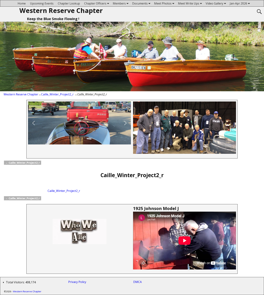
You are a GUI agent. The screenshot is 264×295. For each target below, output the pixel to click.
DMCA (137, 282)
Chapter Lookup (69, 3)
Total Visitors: (15, 282)
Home (22, 3)
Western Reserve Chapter (61, 10)
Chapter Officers (95, 3)
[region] (79, 123)
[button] (33, 123)
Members (119, 3)
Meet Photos (163, 3)
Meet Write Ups (188, 3)
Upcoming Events (42, 3)
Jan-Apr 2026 (238, 3)
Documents (140, 3)
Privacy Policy (78, 282)
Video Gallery (214, 3)
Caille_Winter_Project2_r (57, 94)
